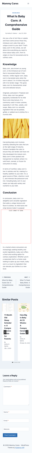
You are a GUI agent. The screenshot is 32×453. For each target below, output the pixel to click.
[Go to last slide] (5, 332)
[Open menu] (28, 3)
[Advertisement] (16, 227)
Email (6, 420)
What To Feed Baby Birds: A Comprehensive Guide (24, 282)
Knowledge (16, 13)
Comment (8, 387)
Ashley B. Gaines (12, 33)
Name (6, 412)
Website (6, 429)
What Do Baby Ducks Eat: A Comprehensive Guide (7, 282)
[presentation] (8, 308)
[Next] (27, 332)
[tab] (12, 362)
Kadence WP (19, 447)
